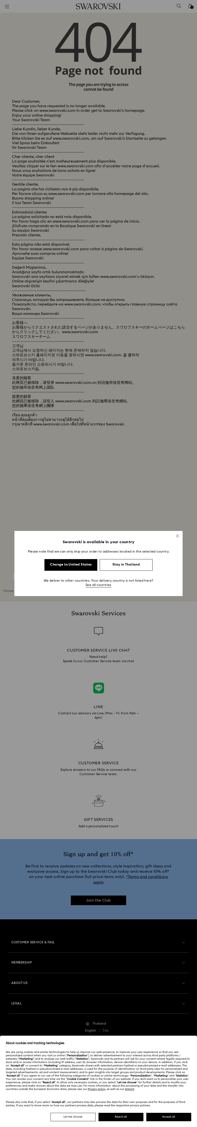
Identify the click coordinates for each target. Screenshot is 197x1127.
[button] (177, 535)
